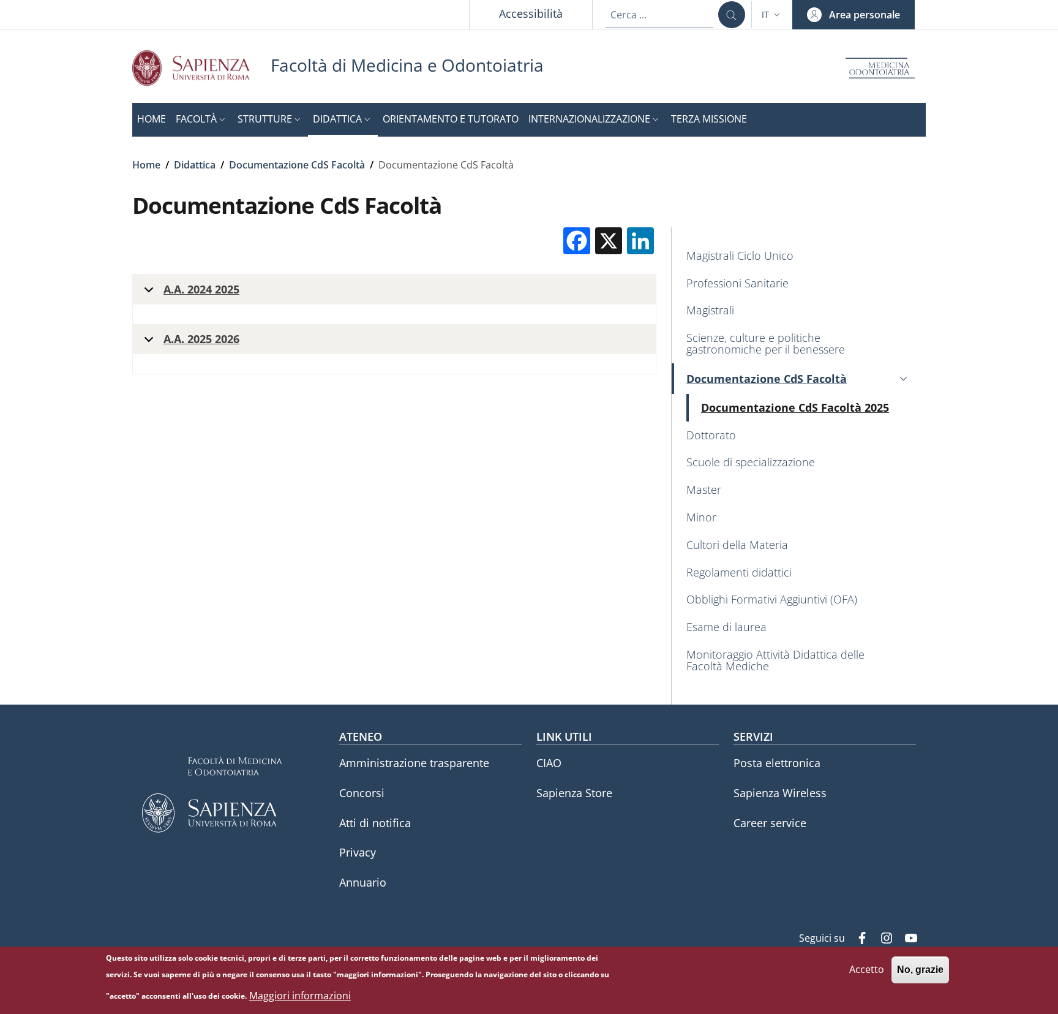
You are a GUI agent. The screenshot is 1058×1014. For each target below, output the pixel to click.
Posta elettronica (776, 762)
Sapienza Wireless (780, 792)
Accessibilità (531, 13)
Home (146, 165)
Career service (769, 822)
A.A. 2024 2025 (201, 289)
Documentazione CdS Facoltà (297, 165)
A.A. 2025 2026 (201, 338)
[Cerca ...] (731, 14)
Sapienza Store (574, 792)
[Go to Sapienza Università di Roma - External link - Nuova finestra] (201, 67)
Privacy (357, 852)
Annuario (362, 882)
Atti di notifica (375, 822)
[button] (772, 15)
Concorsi (362, 792)
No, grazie (920, 969)
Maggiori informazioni (300, 995)
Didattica (195, 165)
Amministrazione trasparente (414, 762)
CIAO (548, 762)
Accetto (866, 969)
